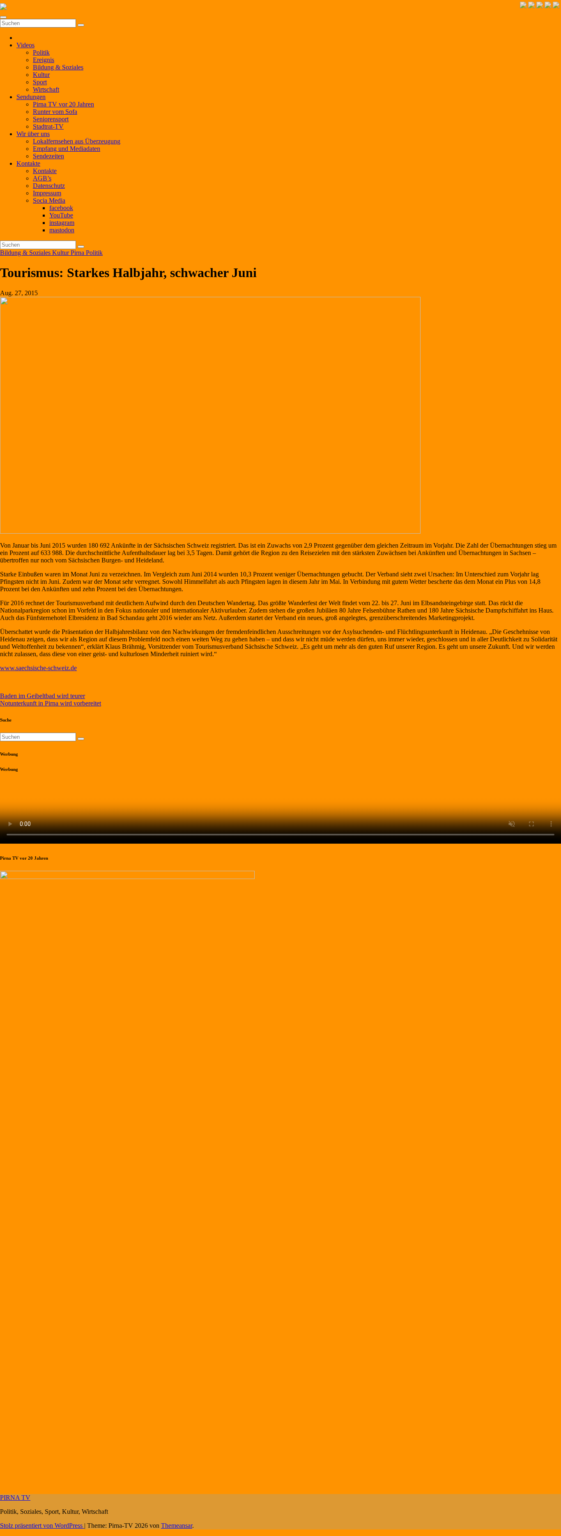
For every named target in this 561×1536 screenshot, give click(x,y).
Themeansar (176, 1525)
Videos (25, 45)
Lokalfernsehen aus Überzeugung (76, 141)
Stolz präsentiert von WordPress (42, 1525)
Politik (41, 52)
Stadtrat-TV (48, 126)
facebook (61, 207)
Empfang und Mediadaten (66, 148)
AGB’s (42, 178)
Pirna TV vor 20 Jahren (63, 104)
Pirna (78, 252)
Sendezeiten (48, 156)
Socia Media (49, 200)
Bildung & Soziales (58, 67)
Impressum (47, 193)
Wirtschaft (46, 89)
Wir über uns (33, 133)
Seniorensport (51, 119)
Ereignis (43, 59)
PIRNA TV (15, 1497)
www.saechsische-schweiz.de (38, 667)
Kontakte (28, 163)
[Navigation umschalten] (3, 17)
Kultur (41, 74)
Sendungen (31, 96)
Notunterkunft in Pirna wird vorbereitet (50, 703)
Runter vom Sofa (55, 111)
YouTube (61, 215)
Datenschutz (49, 185)
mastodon (61, 230)
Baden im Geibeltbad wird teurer (42, 695)
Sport (40, 82)
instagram (61, 222)
